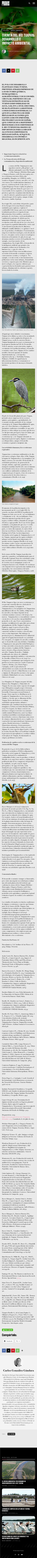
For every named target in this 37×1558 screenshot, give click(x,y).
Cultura (6, 30)
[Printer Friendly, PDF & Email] (7, 1330)
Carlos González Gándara (17, 51)
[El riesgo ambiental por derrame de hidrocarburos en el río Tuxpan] (18, 1470)
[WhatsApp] (18, 71)
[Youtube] (22, 1555)
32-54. (19, 1278)
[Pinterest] (13, 71)
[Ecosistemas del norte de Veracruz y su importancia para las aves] (18, 1525)
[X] (8, 71)
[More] (22, 1351)
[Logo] (5, 3)
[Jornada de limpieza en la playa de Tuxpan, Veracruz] (18, 1498)
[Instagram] (18, 1555)
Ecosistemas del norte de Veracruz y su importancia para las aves (15, 1537)
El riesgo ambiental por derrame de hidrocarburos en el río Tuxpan (14, 1482)
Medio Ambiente (16, 30)
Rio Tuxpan (11, 1434)
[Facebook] (4, 71)
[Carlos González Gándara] (4, 51)
